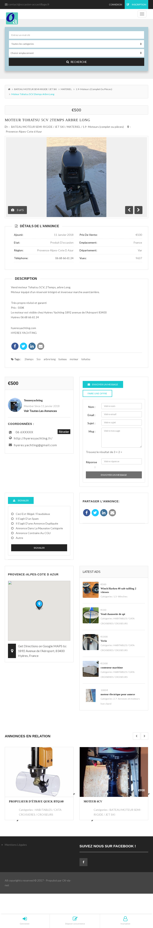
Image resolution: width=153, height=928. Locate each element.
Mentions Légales (16, 844)
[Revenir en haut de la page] (140, 903)
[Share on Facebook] (15, 346)
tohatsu (85, 359)
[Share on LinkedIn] (32, 346)
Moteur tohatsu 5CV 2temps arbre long (47, 120)
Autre (19, 537)
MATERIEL (66, 89)
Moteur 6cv (93, 801)
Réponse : (91, 464)
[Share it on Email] (40, 346)
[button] (39, 605)
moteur (74, 359)
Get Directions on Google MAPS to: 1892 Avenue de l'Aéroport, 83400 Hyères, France (42, 650)
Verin (104, 640)
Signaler (39, 547)
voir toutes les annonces (40, 410)
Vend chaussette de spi (113, 614)
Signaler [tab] (23, 500)
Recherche (79, 61)
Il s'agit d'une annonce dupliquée (37, 523)
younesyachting (33, 400)
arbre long (50, 359)
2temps (29, 359)
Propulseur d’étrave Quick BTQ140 (36, 801)
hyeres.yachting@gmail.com (35, 445)
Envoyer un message (114, 474)
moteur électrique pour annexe (118, 694)
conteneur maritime (112, 667)
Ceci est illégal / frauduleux (33, 514)
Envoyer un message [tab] (105, 384)
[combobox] (76, 53)
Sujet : (91, 423)
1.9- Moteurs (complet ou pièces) (94, 89)
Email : (91, 415)
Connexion (115, 4)
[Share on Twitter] (23, 346)
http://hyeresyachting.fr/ (33, 438)
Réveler (64, 431)
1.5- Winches (120, 596)
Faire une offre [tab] (97, 393)
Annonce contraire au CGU (33, 533)
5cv (38, 359)
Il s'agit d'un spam (27, 518)
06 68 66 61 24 (64, 258)
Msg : (92, 431)
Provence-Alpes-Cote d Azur (24, 131)
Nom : (91, 406)
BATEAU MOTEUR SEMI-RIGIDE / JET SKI (35, 89)
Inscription (138, 4)
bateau (63, 359)
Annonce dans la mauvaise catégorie (39, 528)
